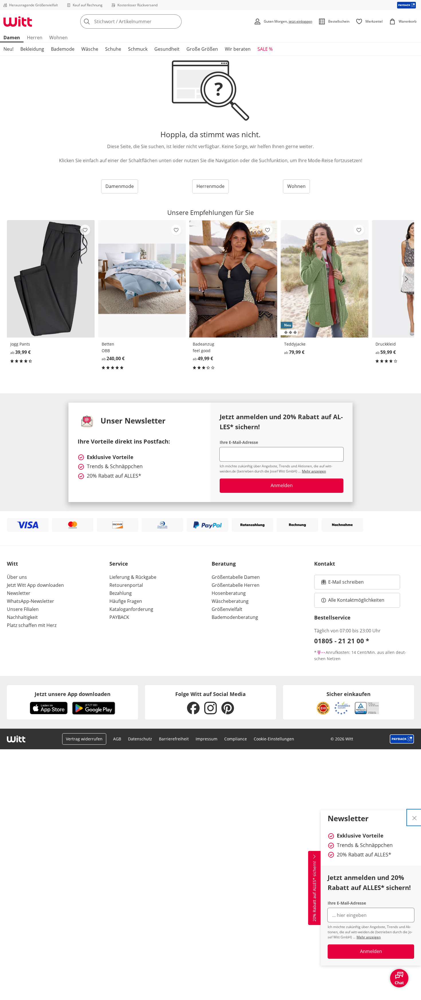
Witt (12, 563)
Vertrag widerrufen (84, 739)
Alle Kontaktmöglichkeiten (356, 600)
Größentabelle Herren (235, 585)
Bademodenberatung (235, 617)
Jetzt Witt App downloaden (35, 585)
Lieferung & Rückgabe (132, 577)
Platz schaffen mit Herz (31, 625)
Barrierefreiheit (174, 739)
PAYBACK (119, 617)
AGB (117, 739)
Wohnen (58, 37)
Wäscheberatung (230, 601)
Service (118, 563)
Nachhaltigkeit (22, 617)
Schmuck (137, 49)
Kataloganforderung (131, 609)
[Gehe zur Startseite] (17, 21)
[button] (408, 279)
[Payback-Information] (402, 739)
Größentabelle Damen (236, 577)
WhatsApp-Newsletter (30, 601)
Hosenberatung (229, 593)
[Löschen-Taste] (175, 21)
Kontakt (324, 563)
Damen (11, 37)
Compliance (235, 739)
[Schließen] (414, 817)
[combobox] (143, 21)
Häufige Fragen (125, 601)
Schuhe (113, 49)
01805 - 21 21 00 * (341, 640)
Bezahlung (120, 593)
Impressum (206, 739)
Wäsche (89, 49)
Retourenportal (126, 585)
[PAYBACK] (406, 5)
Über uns (17, 577)
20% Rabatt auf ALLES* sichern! (314, 891)
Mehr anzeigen (369, 937)
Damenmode (119, 186)
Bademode (62, 49)
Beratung (224, 563)
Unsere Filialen (23, 609)
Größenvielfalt (227, 609)
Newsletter (18, 593)
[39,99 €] (51, 279)
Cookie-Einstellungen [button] (274, 739)
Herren (34, 37)
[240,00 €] (142, 279)
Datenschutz (140, 739)
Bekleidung (32, 49)
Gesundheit (167, 49)
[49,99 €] (233, 279)
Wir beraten (238, 49)
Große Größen (202, 49)
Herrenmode (210, 186)
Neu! (8, 49)
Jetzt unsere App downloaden (73, 694)
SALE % (265, 49)
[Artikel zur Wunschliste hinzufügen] (85, 230)
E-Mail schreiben (342, 584)
